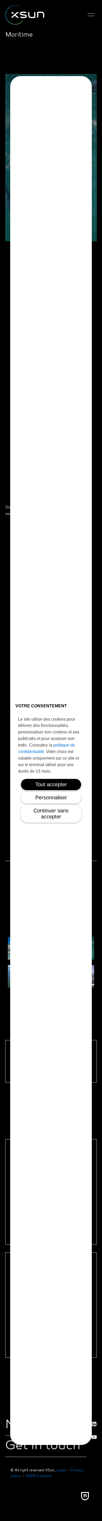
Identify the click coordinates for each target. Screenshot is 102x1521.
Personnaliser (51, 797)
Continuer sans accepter (51, 813)
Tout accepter (51, 784)
